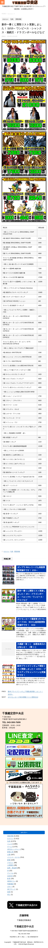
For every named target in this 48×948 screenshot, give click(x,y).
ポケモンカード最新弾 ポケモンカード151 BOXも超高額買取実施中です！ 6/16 (31, 622)
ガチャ (9, 886)
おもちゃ (6, 551)
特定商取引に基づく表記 (17, 937)
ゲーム (9, 846)
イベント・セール (13, 857)
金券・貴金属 (12, 868)
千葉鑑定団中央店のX (26, 905)
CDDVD (10, 876)
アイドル (10, 873)
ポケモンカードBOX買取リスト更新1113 (23, 697)
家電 (8, 860)
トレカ (9, 844)
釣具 (8, 878)
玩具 (11, 551)
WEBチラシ (11, 881)
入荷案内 (10, 865)
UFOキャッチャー (13, 849)
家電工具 (10, 852)
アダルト (10, 862)
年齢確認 (10, 884)
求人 (8, 894)
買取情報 (17, 551)
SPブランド (11, 889)
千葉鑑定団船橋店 (24, 920)
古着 (8, 854)
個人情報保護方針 (33, 937)
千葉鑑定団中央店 (24, 926)
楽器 (8, 892)
